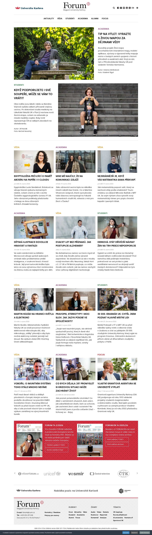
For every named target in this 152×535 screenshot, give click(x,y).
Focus (101, 354)
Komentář (95, 518)
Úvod (71, 512)
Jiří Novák (23, 129)
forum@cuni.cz (29, 512)
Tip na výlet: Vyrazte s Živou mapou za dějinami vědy (114, 38)
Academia (103, 29)
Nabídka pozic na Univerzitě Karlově (76, 490)
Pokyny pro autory (52, 515)
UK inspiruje (117, 512)
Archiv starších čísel (55, 450)
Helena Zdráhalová (111, 70)
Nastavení (134, 532)
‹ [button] (15, 472)
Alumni (71, 518)
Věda (16, 147)
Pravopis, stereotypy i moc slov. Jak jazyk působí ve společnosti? (73, 318)
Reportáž (103, 515)
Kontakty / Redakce (52, 512)
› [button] (137, 472)
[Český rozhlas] (123, 474)
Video (99, 512)
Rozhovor (94, 515)
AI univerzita (118, 518)
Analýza (103, 518)
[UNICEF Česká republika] (28, 474)
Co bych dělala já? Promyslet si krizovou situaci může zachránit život (75, 387)
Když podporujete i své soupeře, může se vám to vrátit (33, 94)
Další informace (144, 532)
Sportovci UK (118, 520)
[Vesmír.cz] (52, 474)
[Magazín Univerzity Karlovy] (76, 7)
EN (133, 8)
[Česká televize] (76, 474)
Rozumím (126, 532)
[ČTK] (100, 474)
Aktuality (77, 512)
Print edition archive (115, 444)
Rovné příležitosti (120, 515)
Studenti (19, 85)
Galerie (106, 512)
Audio (93, 512)
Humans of (128, 518)
